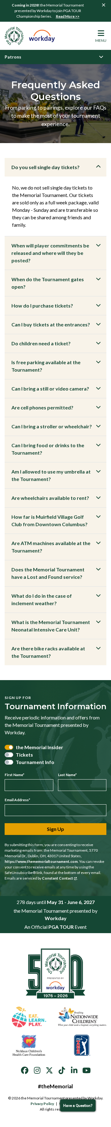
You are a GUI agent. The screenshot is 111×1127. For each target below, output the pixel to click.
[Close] (104, 4)
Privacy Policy (42, 1103)
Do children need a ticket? (41, 343)
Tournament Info (35, 762)
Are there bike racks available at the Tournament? (48, 652)
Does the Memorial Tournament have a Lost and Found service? (47, 573)
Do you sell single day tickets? (45, 167)
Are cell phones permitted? (42, 407)
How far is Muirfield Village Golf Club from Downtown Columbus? (49, 520)
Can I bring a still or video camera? (50, 388)
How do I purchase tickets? (42, 305)
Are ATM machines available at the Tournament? (50, 546)
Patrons (13, 56)
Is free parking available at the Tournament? (45, 366)
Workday (56, 918)
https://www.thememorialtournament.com (41, 861)
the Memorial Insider (39, 747)
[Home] (30, 36)
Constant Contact (57, 878)
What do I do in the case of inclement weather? (41, 599)
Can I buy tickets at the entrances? (50, 324)
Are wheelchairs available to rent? (50, 498)
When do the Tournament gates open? (47, 283)
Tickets (24, 755)
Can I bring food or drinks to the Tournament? (47, 449)
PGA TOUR (61, 927)
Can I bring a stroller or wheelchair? (51, 426)
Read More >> (68, 16)
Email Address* (17, 799)
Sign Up (55, 829)
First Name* (14, 774)
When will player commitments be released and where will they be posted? (50, 252)
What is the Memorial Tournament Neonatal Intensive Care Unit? (50, 625)
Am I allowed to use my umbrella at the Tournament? (51, 475)
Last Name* (67, 774)
